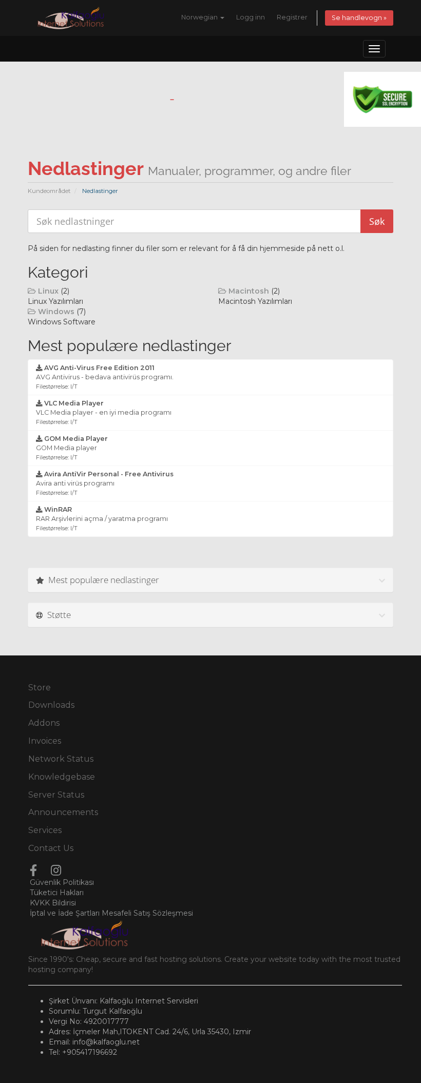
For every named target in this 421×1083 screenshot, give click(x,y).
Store (39, 687)
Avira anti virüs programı (105, 483)
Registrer (292, 17)
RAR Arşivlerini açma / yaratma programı (102, 519)
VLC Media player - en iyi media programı (103, 412)
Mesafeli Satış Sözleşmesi (147, 913)
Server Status (56, 795)
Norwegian (200, 17)
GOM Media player (72, 448)
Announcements (63, 812)
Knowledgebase (61, 777)
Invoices (44, 741)
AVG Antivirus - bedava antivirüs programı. (105, 377)
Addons (44, 723)
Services (45, 830)
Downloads (51, 705)
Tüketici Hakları (57, 892)
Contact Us (50, 848)
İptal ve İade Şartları (65, 913)
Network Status (60, 759)
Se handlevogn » (359, 18)
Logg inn (250, 17)
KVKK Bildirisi (53, 902)
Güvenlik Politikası (62, 882)
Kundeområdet (49, 191)
